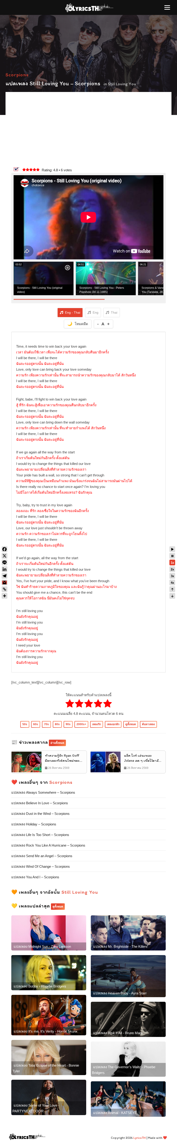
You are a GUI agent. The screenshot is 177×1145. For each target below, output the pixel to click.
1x (172, 562)
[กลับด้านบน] (172, 589)
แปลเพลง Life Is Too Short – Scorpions (40, 835)
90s (68, 724)
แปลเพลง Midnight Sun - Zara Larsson (42, 946)
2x (172, 569)
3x (172, 576)
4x (172, 582)
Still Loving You (122, 83)
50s (24, 724)
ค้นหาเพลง (148, 724)
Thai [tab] (114, 312)
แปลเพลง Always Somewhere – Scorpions (43, 792)
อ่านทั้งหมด (57, 742)
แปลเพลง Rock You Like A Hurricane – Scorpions (48, 845)
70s (46, 724)
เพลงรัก (96, 724)
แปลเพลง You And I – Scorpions (35, 877)
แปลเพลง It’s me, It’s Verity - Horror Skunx (45, 1031)
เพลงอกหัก (113, 724)
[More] (4, 596)
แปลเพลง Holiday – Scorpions (33, 824)
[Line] (4, 562)
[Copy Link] (4, 589)
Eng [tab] (95, 312)
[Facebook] (4, 549)
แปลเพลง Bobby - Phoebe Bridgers (40, 986)
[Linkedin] (4, 569)
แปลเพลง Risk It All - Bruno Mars (118, 1033)
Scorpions (17, 74)
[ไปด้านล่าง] (172, 596)
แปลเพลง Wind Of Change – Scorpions (40, 866)
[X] (4, 556)
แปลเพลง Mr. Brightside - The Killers (120, 946)
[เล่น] (172, 549)
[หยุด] (172, 556)
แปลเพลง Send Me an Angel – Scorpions (41, 856)
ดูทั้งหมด (130, 724)
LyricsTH (139, 1138)
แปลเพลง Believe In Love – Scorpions (39, 803)
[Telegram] (4, 576)
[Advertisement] (88, 130)
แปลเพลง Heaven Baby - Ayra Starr (120, 993)
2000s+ (81, 724)
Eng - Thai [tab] (72, 312)
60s (35, 724)
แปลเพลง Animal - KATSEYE (115, 1113)
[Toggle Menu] (167, 7)
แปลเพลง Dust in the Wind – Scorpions (40, 814)
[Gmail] (4, 582)
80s (57, 724)
